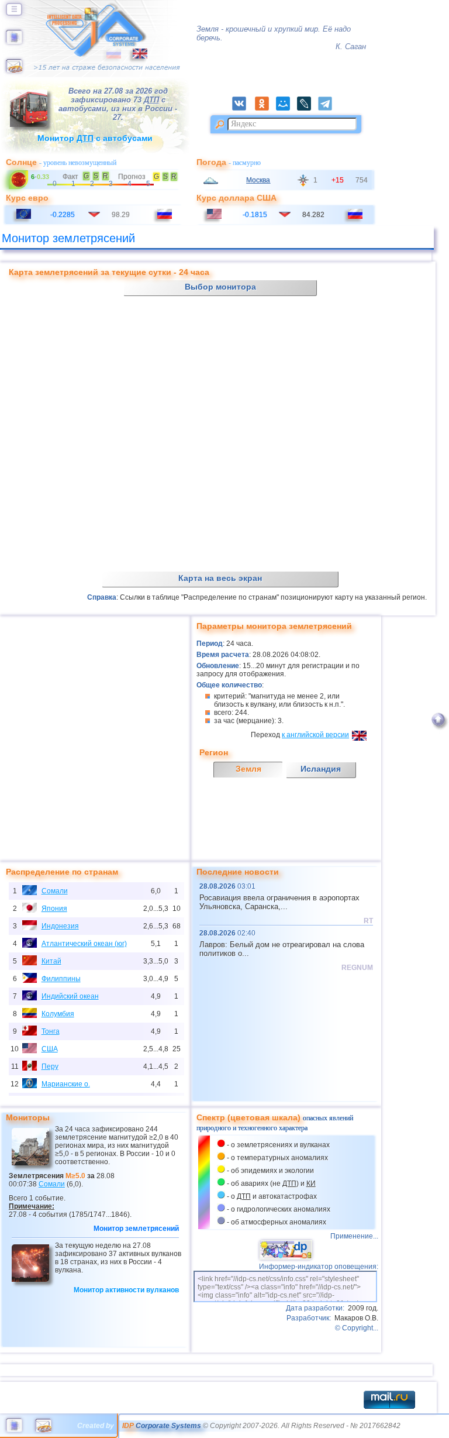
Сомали (55, 891)
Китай (51, 961)
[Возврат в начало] (438, 732)
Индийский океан (70, 996)
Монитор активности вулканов (126, 1290)
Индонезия (60, 926)
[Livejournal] (307, 108)
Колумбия (58, 1014)
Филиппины (61, 979)
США (50, 1049)
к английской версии (315, 735)
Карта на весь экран (220, 578)
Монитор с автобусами (95, 138)
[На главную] (14, 41)
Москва (258, 180)
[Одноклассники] (265, 108)
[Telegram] (328, 108)
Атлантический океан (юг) (84, 944)
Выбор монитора (220, 286)
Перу (50, 1066)
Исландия (321, 768)
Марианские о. (66, 1084)
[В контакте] (242, 108)
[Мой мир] (286, 108)
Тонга (51, 1031)
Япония (54, 908)
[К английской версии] (134, 56)
